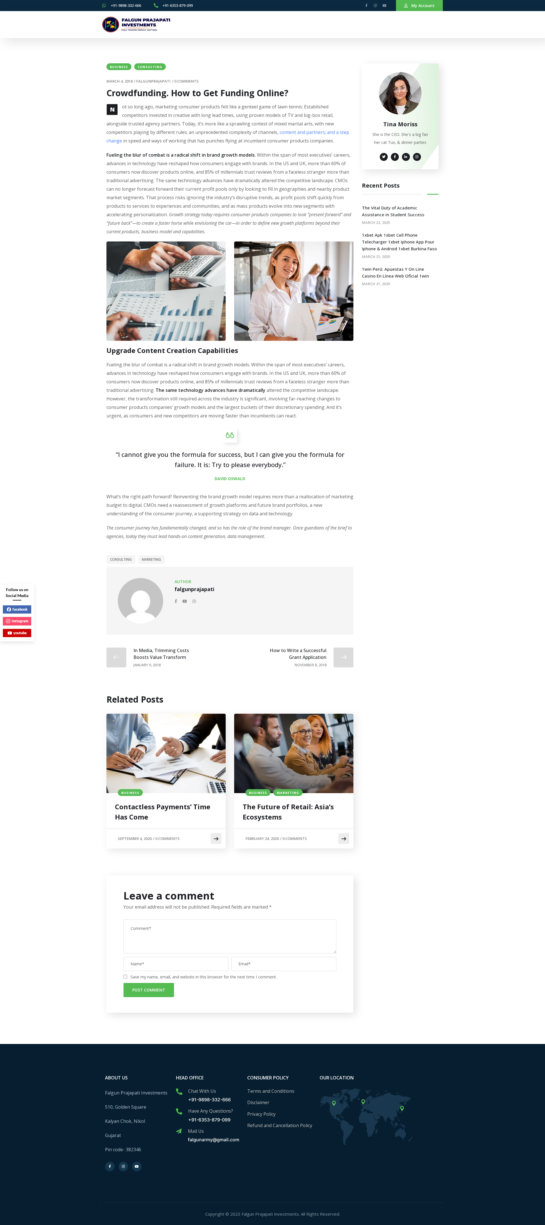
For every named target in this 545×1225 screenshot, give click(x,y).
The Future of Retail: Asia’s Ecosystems (288, 811)
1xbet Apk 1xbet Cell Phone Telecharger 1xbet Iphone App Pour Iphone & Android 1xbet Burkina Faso (399, 241)
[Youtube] (384, 5)
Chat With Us (202, 1091)
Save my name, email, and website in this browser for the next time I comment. (204, 977)
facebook (20, 609)
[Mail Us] (179, 1131)
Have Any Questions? (210, 1111)
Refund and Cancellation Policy (279, 1125)
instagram (20, 621)
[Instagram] (375, 5)
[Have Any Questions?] (179, 1111)
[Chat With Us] (179, 1092)
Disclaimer (258, 1102)
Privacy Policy (261, 1114)
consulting (150, 67)
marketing (151, 559)
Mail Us (196, 1131)
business (119, 67)
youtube (20, 633)
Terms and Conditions (270, 1091)
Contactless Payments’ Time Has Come (162, 811)
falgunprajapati (153, 81)
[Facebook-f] (366, 5)
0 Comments (186, 81)
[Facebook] (176, 601)
